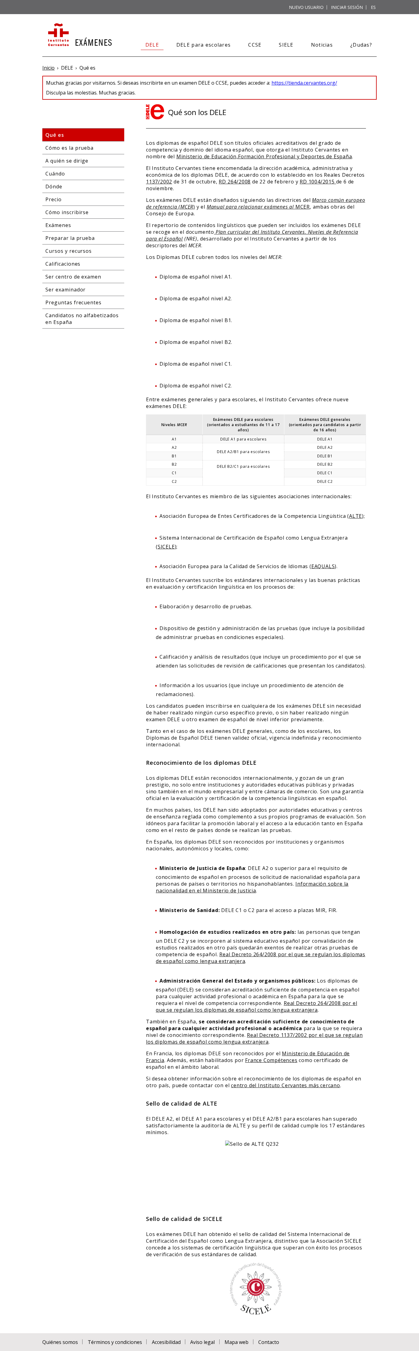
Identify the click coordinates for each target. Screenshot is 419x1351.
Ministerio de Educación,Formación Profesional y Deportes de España (264, 156)
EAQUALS (323, 566)
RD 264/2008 (235, 181)
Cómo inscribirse (67, 212)
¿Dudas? (361, 44)
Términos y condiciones (115, 1342)
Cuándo (55, 173)
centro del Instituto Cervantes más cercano (285, 1085)
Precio (53, 199)
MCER (258, 206)
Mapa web (236, 1342)
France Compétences (271, 1060)
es (373, 7)
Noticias (322, 44)
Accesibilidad (166, 1342)
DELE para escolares (203, 44)
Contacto (268, 1342)
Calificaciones (62, 263)
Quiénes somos (60, 1342)
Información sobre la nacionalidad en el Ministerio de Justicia (252, 887)
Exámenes (58, 225)
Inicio (48, 67)
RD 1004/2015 (318, 181)
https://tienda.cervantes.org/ (304, 82)
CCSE (254, 44)
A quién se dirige (66, 160)
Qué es (54, 135)
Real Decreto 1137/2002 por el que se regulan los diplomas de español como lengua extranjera (254, 1038)
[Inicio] (79, 35)
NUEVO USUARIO (306, 7)
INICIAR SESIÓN (347, 7)
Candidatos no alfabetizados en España (82, 318)
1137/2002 (159, 181)
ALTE (355, 516)
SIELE (286, 44)
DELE (152, 44)
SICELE (166, 546)
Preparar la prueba (70, 238)
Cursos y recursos (68, 251)
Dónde (53, 186)
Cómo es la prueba (69, 147)
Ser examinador (65, 289)
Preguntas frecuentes (73, 302)
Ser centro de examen (73, 276)
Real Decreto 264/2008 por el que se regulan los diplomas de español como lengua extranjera (256, 1006)
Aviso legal (202, 1342)
